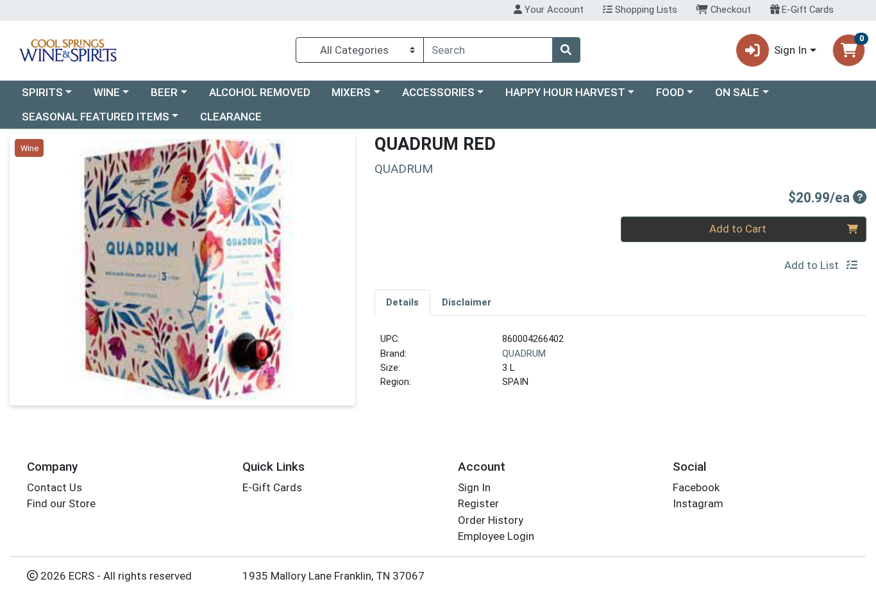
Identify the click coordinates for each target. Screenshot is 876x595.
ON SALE (737, 92)
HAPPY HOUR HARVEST (565, 92)
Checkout (729, 9)
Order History (490, 520)
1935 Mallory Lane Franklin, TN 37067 (333, 575)
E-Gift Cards (806, 9)
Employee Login (496, 536)
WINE (107, 92)
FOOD (670, 92)
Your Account (553, 9)
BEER (164, 92)
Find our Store (61, 503)
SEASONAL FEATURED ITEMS (95, 116)
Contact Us (54, 487)
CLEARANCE (231, 116)
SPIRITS (42, 92)
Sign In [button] (790, 50)
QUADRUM (524, 353)
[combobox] (488, 50)
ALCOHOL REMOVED (259, 92)
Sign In (474, 487)
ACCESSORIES (438, 92)
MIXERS (351, 92)
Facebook (696, 487)
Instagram (698, 503)
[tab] (402, 302)
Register (478, 503)
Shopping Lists (644, 9)
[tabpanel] (620, 366)
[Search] (566, 50)
